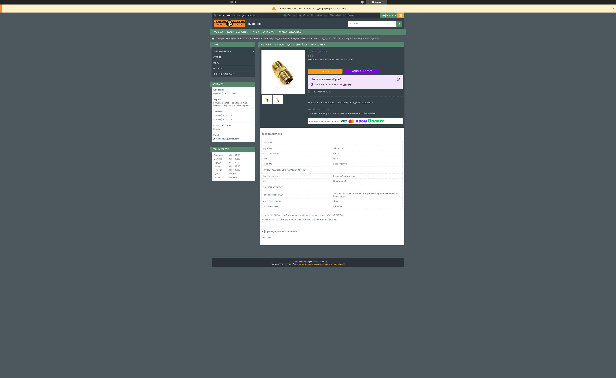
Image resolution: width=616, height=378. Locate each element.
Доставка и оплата (289, 32)
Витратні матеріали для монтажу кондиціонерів (263, 38)
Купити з (356, 71)
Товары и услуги (236, 32)
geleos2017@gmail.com (227, 139)
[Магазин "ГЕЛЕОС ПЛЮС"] (229, 24)
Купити (325, 71)
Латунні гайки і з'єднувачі (304, 38)
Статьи (217, 57)
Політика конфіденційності (332, 264)
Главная (218, 32)
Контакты (268, 32)
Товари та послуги (226, 38)
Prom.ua (323, 261)
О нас (256, 32)
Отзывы (217, 68)
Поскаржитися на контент (307, 264)
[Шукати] (399, 24)
